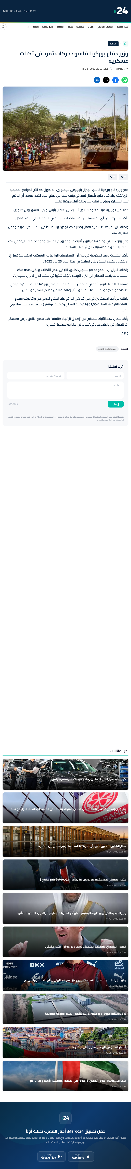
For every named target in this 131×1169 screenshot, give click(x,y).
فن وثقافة (48, 26)
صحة (70, 26)
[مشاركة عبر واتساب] (124, 80)
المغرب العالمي (105, 26)
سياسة (80, 26)
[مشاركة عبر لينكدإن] (97, 80)
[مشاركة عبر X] (106, 80)
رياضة (35, 26)
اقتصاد (60, 26)
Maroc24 (120, 69)
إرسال (116, 404)
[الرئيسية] (125, 44)
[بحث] (3, 26)
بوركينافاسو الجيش (107, 349)
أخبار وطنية (122, 26)
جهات (90, 26)
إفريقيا (113, 44)
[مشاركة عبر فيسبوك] (115, 80)
